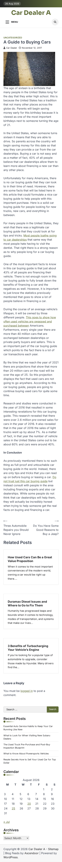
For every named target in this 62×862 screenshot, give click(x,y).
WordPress (10, 857)
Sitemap (53, 849)
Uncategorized (12, 37)
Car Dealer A (31, 12)
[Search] (55, 22)
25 (13, 808)
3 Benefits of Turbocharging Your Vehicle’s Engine (28, 647)
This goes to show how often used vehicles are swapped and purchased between (29, 321)
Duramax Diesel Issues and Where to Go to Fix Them (27, 603)
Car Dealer (11, 48)
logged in (26, 691)
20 (29, 803)
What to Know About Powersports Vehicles (26, 753)
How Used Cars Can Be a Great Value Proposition (30, 559)
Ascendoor (31, 853)
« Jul (6, 822)
